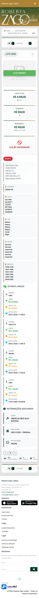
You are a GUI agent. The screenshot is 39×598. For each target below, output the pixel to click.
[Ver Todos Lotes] (9, 43)
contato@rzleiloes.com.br (10, 495)
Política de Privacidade (9, 540)
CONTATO (4, 519)
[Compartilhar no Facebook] (10, 453)
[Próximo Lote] (30, 43)
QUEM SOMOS (6, 512)
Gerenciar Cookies (8, 547)
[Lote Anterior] (13, 43)
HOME (8, 31)
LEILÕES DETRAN (20, 31)
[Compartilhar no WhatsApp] (15, 453)
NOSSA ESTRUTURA (7, 515)
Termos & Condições (8, 544)
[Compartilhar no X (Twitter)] (5, 453)
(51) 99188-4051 (8, 492)
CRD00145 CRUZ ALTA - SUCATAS (18, 33)
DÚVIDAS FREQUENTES (8, 528)
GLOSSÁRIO (5, 531)
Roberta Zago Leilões (10, 3)
